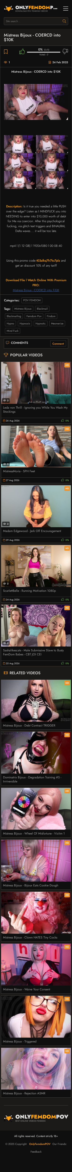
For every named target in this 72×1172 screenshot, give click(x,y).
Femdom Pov (33, 316)
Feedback (36, 1152)
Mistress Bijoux (22, 309)
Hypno (10, 323)
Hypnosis (25, 323)
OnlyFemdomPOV (39, 1144)
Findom (51, 316)
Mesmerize (57, 323)
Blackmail (42, 309)
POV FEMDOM (32, 300)
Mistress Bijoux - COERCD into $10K (36, 290)
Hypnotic (41, 323)
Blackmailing (14, 316)
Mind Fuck (12, 331)
